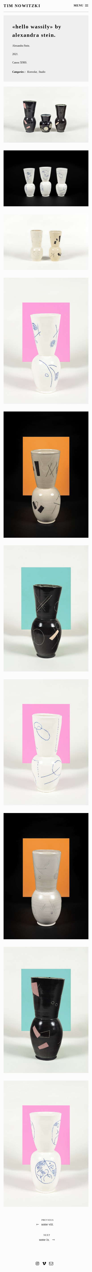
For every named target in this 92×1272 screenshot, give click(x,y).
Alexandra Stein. (21, 45)
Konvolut (32, 71)
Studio (42, 71)
